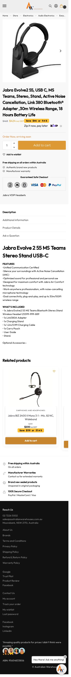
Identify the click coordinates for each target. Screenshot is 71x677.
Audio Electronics (46, 15)
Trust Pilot (8, 576)
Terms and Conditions (14, 540)
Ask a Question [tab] (11, 235)
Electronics (28, 15)
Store (15, 15)
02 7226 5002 (10, 515)
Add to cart (42, 145)
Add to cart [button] (31, 440)
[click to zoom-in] (34, 50)
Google (7, 571)
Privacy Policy (10, 546)
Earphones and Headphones (30, 410)
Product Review (11, 580)
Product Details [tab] (11, 227)
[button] (62, 6)
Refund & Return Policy (15, 557)
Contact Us (9, 593)
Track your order (12, 604)
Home (5, 15)
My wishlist (8, 609)
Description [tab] (9, 212)
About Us (7, 529)
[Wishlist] (54, 371)
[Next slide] (60, 50)
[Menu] (8, 6)
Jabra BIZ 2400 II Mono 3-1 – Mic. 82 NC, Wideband (31, 417)
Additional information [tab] (15, 220)
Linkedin (7, 630)
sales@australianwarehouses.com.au (22, 519)
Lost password (10, 614)
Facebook (8, 585)
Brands (6, 535)
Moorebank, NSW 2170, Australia (20, 522)
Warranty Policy (11, 562)
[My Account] (56, 6)
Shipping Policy (11, 551)
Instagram (8, 626)
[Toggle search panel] (50, 6)
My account (9, 598)
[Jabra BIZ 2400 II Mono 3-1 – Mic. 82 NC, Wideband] (30, 388)
